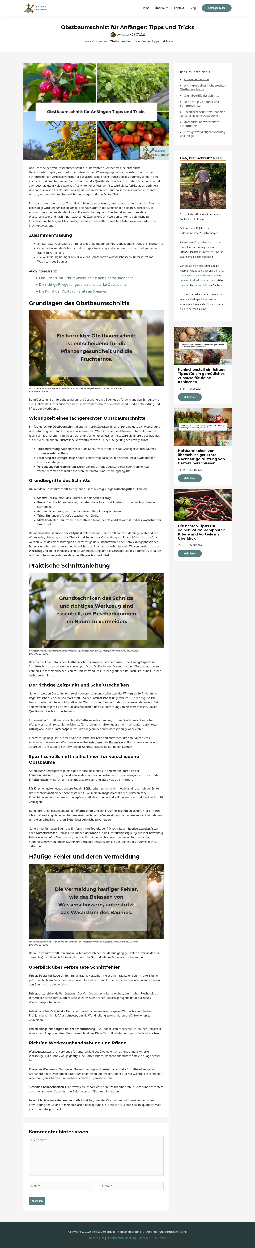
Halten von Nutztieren (197, 275)
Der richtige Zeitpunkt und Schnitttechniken (199, 104)
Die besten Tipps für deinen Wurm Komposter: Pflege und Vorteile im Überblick (201, 532)
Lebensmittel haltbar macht (195, 280)
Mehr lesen (190, 397)
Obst (205, 270)
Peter (218, 158)
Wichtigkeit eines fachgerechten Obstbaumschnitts (203, 87)
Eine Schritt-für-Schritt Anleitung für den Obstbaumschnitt (86, 278)
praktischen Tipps (195, 265)
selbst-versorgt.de (210, 242)
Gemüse (218, 270)
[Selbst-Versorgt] (36, 8)
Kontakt (179, 8)
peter (181, 388)
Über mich (161, 8)
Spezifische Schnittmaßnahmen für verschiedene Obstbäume (202, 114)
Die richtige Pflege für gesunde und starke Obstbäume (83, 284)
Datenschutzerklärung (121, 1238)
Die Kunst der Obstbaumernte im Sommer (73, 291)
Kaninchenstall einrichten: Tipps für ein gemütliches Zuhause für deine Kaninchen (201, 375)
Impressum (96, 1238)
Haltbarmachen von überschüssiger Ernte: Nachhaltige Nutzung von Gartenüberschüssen (201, 457)
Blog (193, 8)
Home (145, 8)
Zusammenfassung (196, 79)
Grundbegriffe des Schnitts (201, 95)
